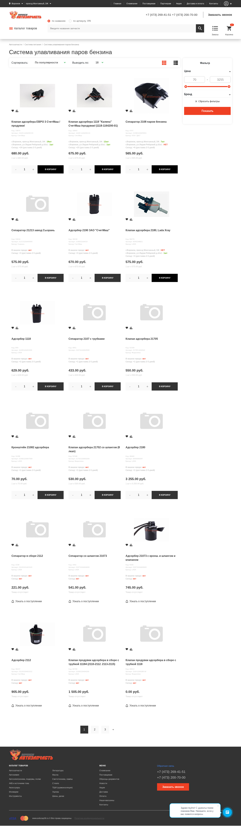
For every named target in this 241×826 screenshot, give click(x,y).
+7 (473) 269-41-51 (158, 14)
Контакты (213, 3)
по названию (59, 21)
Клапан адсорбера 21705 (142, 338)
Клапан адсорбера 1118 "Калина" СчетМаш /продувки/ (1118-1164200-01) (93, 123)
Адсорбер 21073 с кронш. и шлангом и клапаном (150, 557)
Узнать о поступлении (28, 601)
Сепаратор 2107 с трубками (87, 338)
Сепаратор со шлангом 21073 (88, 555)
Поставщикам (148, 3)
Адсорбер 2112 (21, 660)
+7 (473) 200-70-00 (184, 14)
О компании (131, 3)
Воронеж (16, 3)
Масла (55, 775)
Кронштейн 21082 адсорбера (30, 447)
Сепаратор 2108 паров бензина (146, 121)
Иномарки (13, 792)
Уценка (55, 792)
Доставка (103, 792)
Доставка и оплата (195, 3)
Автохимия (14, 775)
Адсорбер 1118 (21, 338)
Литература (57, 770)
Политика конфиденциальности (89, 818)
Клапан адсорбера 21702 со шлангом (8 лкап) (94, 449)
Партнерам (165, 3)
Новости (103, 783)
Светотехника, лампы (62, 779)
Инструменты (15, 796)
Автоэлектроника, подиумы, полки (25, 779)
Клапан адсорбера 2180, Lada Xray (148, 230)
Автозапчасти (15, 770)
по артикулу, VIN (82, 21)
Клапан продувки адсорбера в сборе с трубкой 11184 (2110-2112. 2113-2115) (94, 662)
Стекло (55, 783)
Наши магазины (106, 800)
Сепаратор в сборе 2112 (27, 555)
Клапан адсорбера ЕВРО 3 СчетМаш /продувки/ (35, 123)
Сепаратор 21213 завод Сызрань (33, 230)
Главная (117, 3)
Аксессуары (14, 787)
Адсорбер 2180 (135, 447)
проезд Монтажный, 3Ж (37, 3)
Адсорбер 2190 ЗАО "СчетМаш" (89, 230)
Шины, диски (58, 796)
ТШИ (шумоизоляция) (62, 787)
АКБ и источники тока (19, 783)
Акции (179, 3)
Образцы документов (109, 779)
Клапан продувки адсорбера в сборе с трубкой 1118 (151, 662)
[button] (49, 62)
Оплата (102, 796)
